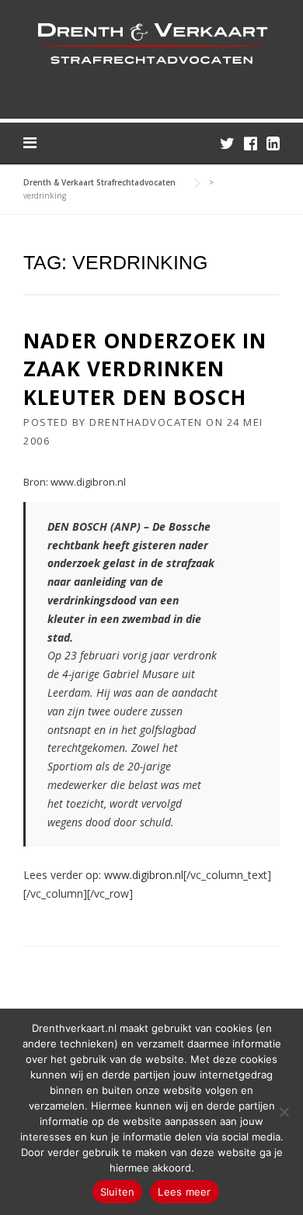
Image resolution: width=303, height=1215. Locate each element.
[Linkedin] (273, 143)
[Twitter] (227, 143)
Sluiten (117, 1192)
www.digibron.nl (143, 874)
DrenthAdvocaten (146, 422)
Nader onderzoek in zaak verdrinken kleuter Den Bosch (145, 369)
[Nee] (283, 1112)
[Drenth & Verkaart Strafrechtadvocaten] (151, 42)
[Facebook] (250, 143)
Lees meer (184, 1192)
